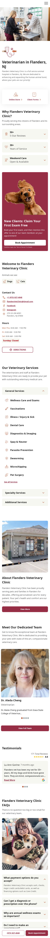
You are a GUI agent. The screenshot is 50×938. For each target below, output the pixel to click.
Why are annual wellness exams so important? (22, 914)
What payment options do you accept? (21, 879)
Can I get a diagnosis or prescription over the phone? (20, 902)
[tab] (22, 718)
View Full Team (25, 728)
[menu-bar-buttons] (46, 3)
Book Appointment (36, 933)
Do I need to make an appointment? (16, 927)
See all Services (10, 482)
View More (25, 609)
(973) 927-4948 (13, 933)
